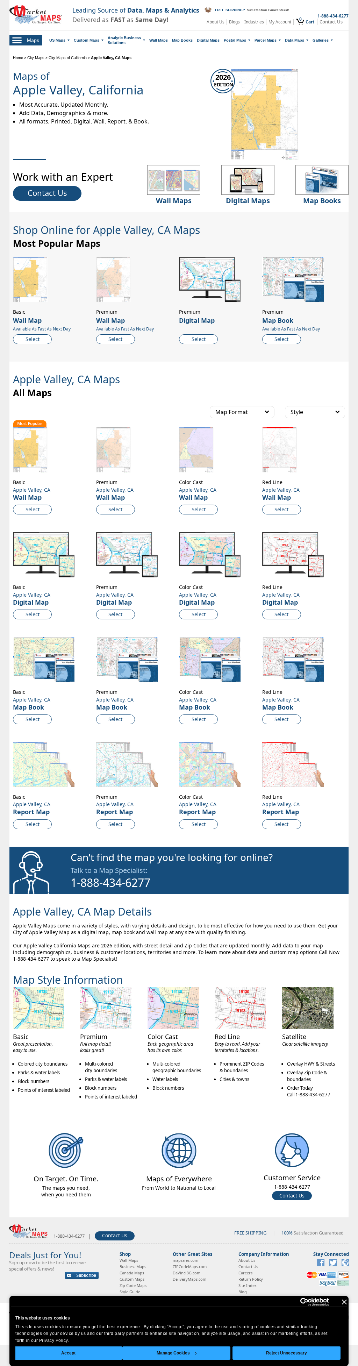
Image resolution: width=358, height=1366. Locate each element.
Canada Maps (132, 1272)
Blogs (234, 22)
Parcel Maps (266, 40)
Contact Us (331, 22)
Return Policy (250, 1279)
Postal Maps (235, 40)
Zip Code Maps (133, 1285)
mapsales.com (185, 1260)
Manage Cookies (173, 1353)
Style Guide (130, 1291)
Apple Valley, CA (31, 489)
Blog (242, 1291)
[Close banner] (344, 1302)
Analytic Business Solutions (124, 40)
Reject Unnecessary (286, 1353)
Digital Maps (208, 40)
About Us (215, 22)
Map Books (182, 40)
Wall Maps (158, 40)
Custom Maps (86, 40)
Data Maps (294, 40)
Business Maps (133, 1266)
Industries (254, 22)
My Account (279, 22)
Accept (68, 1353)
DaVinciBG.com (186, 1272)
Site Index (247, 1285)
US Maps (57, 40)
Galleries (321, 40)
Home (18, 58)
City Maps (35, 58)
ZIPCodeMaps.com (190, 1266)
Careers (245, 1272)
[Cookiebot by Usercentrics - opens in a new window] (298, 1302)
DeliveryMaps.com (189, 1279)
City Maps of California (68, 58)
